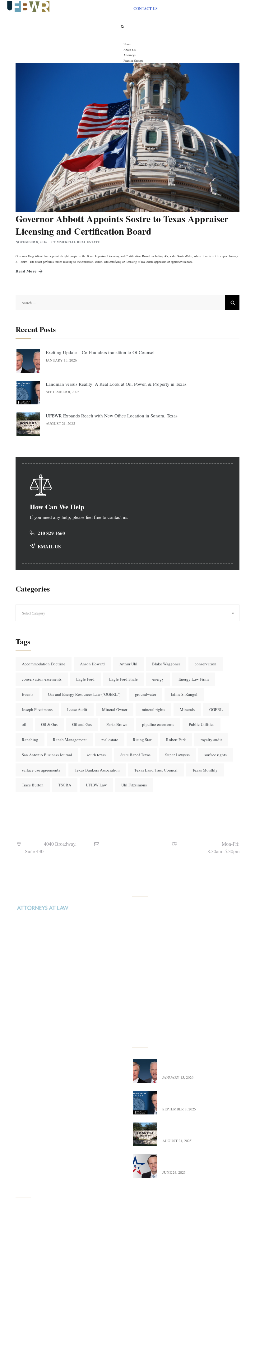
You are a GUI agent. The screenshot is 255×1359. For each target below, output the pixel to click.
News (27, 1267)
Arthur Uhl (128, 664)
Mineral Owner (114, 709)
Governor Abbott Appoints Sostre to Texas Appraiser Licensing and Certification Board (122, 225)
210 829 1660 (51, 533)
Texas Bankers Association (97, 770)
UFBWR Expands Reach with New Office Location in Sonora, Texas (112, 415)
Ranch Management (70, 739)
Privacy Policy (35, 1308)
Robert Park (176, 739)
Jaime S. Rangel (184, 694)
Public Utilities (201, 724)
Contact (29, 1295)
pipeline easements (158, 724)
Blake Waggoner (166, 664)
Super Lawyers (177, 755)
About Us (30, 1226)
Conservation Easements (160, 966)
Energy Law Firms (193, 679)
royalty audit (211, 739)
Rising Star (142, 739)
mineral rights (153, 709)
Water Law (148, 994)
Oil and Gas (82, 724)
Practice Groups (36, 1254)
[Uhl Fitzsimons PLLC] (27, 6)
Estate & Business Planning (163, 1007)
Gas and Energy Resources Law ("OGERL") (84, 694)
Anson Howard (92, 664)
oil (24, 724)
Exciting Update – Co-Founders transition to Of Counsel (100, 352)
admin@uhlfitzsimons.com (132, 851)
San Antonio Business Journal (47, 755)
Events (27, 694)
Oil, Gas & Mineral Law (160, 912)
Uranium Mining (154, 925)
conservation (205, 664)
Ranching (30, 739)
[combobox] (127, 613)
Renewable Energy (155, 980)
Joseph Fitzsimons (37, 709)
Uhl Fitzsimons (134, 785)
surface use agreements (41, 770)
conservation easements (42, 679)
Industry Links (35, 1281)
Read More (26, 271)
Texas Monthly (205, 770)
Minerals (187, 709)
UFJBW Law (96, 785)
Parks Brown (117, 724)
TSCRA (64, 785)
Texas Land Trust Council (156, 770)
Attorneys (30, 1240)
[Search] (122, 26)
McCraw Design (183, 1345)
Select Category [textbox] (33, 612)
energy (158, 679)
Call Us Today (34, 1025)
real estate (109, 739)
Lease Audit (77, 709)
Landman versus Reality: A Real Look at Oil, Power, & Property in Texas (116, 384)
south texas (96, 755)
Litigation (147, 1021)
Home (27, 1213)
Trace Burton (33, 785)
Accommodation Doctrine (43, 664)
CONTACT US (145, 8)
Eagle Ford (85, 679)
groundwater (145, 694)
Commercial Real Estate (75, 242)
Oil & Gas (49, 724)
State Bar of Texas (135, 755)
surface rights (215, 755)
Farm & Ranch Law (156, 953)
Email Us (49, 546)
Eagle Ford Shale (123, 679)
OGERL (216, 709)
